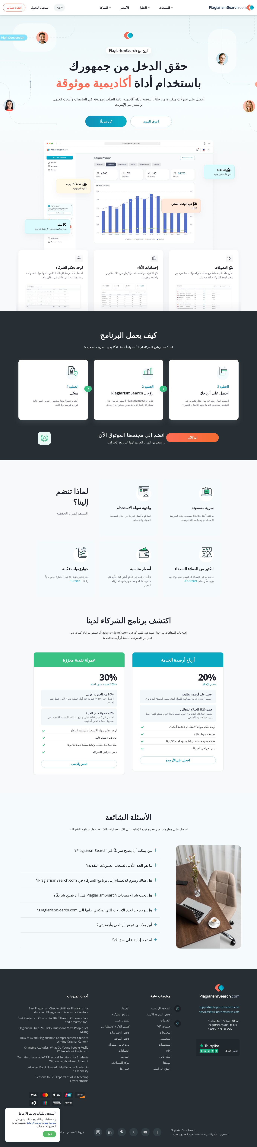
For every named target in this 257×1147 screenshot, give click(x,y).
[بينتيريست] (122, 1132)
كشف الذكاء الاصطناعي (115, 1026)
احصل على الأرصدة (178, 760)
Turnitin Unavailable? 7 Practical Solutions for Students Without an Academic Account (52, 1059)
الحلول (143, 7)
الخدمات (165, 1020)
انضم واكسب (79, 764)
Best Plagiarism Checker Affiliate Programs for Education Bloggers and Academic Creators (58, 1010)
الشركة (104, 7)
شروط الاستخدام (75, 1132)
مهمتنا (166, 1062)
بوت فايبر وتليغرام (118, 1044)
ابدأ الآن (192, 438)
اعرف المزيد (151, 121)
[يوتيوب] (145, 1132)
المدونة (125, 1056)
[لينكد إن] (110, 1132)
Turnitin (75, 581)
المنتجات (164, 7)
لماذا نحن (164, 1056)
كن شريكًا (106, 121)
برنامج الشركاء (120, 1014)
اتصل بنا (124, 1068)
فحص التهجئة (121, 1038)
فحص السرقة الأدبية (158, 1014)
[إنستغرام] (98, 1132)
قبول (49, 1134)
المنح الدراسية (161, 1068)
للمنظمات (164, 1044)
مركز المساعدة (120, 1062)
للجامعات (164, 1032)
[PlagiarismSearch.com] (230, 7)
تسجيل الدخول (39, 7)
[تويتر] (133, 1132)
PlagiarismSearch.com (183, 1130)
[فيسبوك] (157, 1132)
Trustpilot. (190, 581)
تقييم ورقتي (122, 1020)
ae (58, 7)
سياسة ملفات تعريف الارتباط (41, 1122)
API (168, 1050)
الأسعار (124, 7)
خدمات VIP (163, 1026)
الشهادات (123, 1050)
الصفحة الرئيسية (160, 1008)
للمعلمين (165, 1038)
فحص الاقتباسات (119, 1032)
